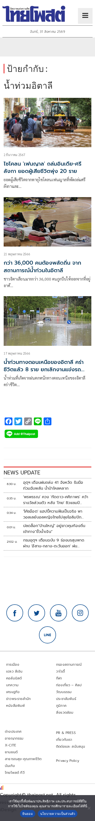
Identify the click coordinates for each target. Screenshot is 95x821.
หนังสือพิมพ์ (15, 705)
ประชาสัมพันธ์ (66, 698)
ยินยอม (27, 814)
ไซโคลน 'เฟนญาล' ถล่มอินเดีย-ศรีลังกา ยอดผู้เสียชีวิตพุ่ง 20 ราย (42, 167)
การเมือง (12, 664)
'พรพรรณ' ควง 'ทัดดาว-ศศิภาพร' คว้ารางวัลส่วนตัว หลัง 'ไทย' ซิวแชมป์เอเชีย (55, 500)
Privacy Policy (67, 760)
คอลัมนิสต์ (14, 678)
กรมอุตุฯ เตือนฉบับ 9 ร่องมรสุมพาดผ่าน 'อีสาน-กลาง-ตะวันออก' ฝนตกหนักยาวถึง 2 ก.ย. (54, 543)
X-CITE (10, 745)
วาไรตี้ (60, 671)
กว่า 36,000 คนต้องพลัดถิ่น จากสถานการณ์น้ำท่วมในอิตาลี (42, 266)
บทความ (12, 685)
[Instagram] (80, 613)
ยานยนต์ (11, 752)
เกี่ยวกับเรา (64, 739)
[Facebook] (15, 613)
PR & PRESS (66, 732)
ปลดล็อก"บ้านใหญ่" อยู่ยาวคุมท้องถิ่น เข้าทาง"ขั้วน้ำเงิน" (54, 529)
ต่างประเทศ (13, 731)
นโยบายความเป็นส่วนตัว (57, 814)
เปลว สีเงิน (14, 671)
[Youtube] (58, 613)
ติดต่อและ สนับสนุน (70, 746)
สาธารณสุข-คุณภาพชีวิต (23, 759)
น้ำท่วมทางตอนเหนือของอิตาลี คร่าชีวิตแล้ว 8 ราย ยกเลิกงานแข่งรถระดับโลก (44, 369)
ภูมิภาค (61, 705)
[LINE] (47, 635)
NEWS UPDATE (22, 473)
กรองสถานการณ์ (69, 664)
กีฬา (59, 678)
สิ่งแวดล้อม (64, 712)
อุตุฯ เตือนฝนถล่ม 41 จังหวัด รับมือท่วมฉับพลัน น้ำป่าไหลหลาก (53, 485)
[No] (88, 808)
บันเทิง (10, 765)
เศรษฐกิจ (12, 692)
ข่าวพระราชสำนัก (18, 698)
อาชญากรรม (14, 738)
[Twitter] (36, 613)
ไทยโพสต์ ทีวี (15, 772)
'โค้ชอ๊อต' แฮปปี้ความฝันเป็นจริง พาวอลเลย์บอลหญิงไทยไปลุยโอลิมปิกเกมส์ (53, 514)
